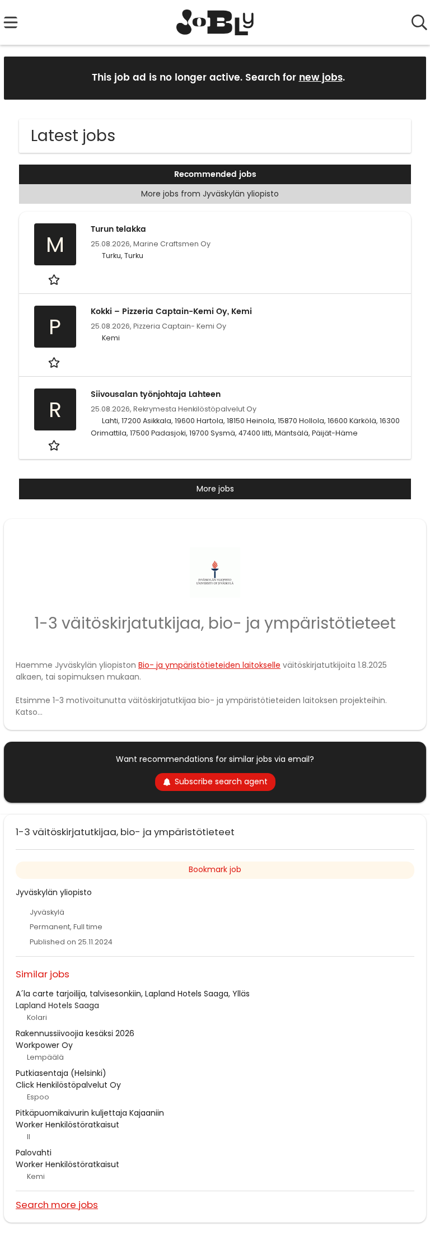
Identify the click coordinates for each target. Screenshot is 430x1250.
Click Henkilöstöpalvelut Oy (68, 1084)
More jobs (215, 488)
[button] (408, 77)
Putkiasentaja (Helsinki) (61, 1073)
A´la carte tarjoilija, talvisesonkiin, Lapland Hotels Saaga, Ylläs (133, 993)
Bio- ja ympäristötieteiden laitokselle (209, 665)
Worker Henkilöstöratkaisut (67, 1124)
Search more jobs (57, 1204)
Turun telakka (118, 229)
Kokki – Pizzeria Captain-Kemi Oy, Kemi (171, 311)
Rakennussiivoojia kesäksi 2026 (75, 1033)
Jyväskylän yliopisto (54, 892)
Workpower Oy (44, 1045)
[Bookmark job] (55, 279)
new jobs (321, 78)
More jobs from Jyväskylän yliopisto (210, 193)
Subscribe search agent (221, 781)
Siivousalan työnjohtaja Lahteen (156, 394)
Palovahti (34, 1152)
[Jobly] (215, 22)
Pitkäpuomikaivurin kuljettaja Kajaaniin (90, 1112)
